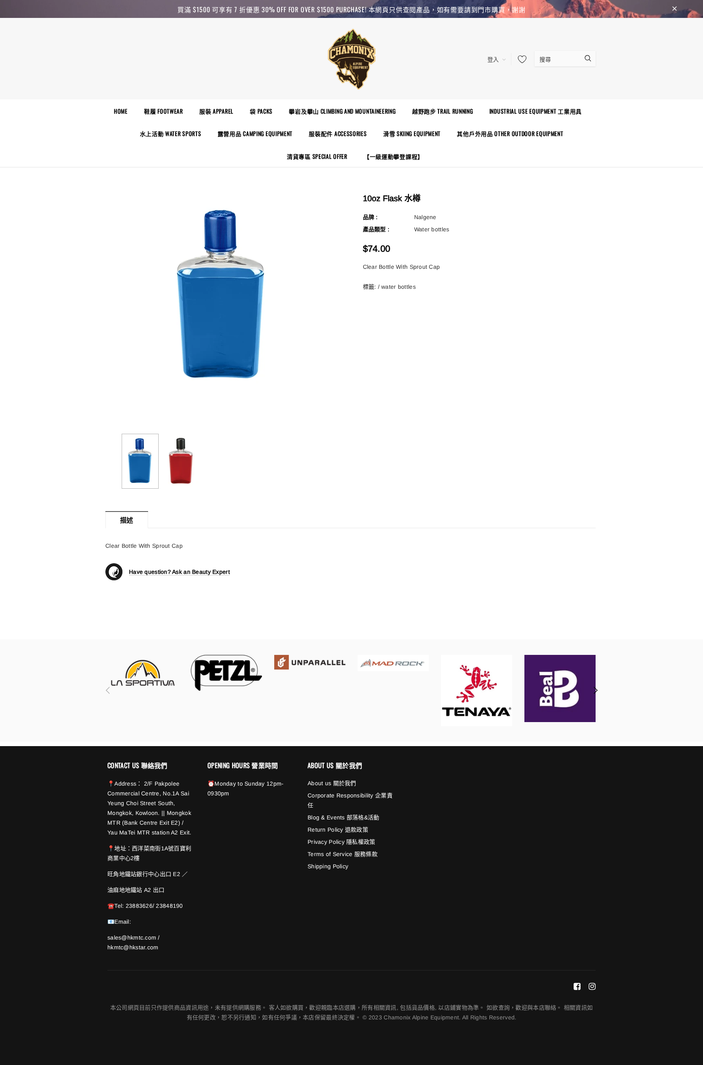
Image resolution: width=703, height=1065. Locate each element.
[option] (221, 296)
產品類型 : (376, 229)
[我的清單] (520, 59)
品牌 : (370, 217)
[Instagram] (592, 986)
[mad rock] (393, 663)
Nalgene (425, 217)
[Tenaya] (476, 690)
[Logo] (351, 58)
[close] (674, 9)
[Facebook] (577, 986)
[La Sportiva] (143, 673)
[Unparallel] (309, 662)
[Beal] (560, 688)
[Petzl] (226, 673)
